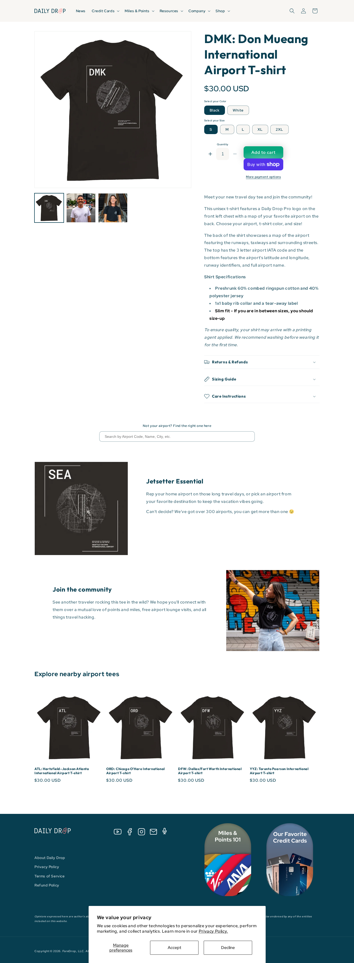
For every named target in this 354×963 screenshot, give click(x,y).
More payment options (263, 177)
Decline (228, 947)
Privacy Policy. (213, 931)
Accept (174, 947)
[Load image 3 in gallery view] (81, 208)
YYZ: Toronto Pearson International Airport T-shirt (279, 771)
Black (215, 110)
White (238, 110)
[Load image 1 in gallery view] (49, 208)
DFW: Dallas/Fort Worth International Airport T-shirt (210, 771)
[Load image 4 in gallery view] (113, 208)
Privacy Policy (46, 866)
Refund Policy (46, 885)
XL (260, 129)
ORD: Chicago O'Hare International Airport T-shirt (135, 771)
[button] (105, 10)
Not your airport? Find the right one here (177, 426)
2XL (279, 129)
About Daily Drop (49, 857)
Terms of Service (49, 876)
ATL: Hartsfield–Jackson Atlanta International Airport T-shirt (61, 771)
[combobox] (177, 436)
